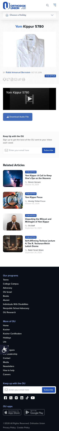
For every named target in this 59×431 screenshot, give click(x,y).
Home (6, 325)
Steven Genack (34, 182)
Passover (9, 44)
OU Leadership (10, 354)
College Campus (11, 284)
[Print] (23, 79)
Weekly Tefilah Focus (36, 201)
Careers (7, 374)
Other (8, 66)
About (6, 346)
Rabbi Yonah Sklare (36, 250)
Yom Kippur (50, 76)
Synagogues (9, 350)
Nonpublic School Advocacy (16, 308)
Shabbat (9, 72)
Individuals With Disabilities (15, 304)
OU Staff (31, 225)
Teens (6, 279)
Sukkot (8, 27)
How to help (8, 370)
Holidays (7, 337)
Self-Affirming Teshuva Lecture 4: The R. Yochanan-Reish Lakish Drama (40, 244)
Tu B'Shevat (10, 87)
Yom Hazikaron (12, 112)
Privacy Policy (9, 427)
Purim (8, 38)
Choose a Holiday (18, 15)
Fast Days (10, 61)
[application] (29, 99)
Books (6, 296)
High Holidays (11, 21)
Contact (6, 358)
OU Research (9, 312)
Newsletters (8, 366)
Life (4, 342)
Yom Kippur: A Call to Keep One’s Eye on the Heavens (38, 177)
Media (6, 362)
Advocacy (7, 288)
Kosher (6, 329)
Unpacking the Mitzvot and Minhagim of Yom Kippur (38, 220)
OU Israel (7, 292)
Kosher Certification (12, 333)
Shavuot (9, 55)
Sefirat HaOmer (12, 49)
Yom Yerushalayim (11, 120)
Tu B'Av (8, 81)
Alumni (6, 300)
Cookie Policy (23, 427)
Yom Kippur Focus (34, 197)
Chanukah (10, 32)
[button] (29, 98)
